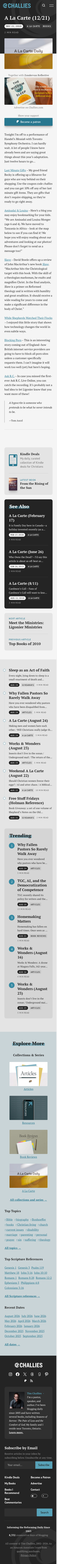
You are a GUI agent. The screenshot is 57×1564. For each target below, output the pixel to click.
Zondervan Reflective (36, 75)
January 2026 (32, 1326)
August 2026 (12, 1316)
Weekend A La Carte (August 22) (26, 773)
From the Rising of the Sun (34, 486)
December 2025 (14, 1331)
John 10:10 (40, 1272)
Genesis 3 (24, 1267)
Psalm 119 (37, 1267)
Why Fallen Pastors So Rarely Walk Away (28, 695)
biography (22, 1219)
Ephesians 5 (12, 1282)
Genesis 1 (10, 1267)
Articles (28, 1089)
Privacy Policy (28, 1555)
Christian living (26, 1224)
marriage (11, 1234)
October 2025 (13, 1336)
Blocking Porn (12, 340)
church (43, 1224)
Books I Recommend (12, 1491)
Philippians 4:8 (30, 1282)
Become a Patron (41, 1477)
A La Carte (33, 26)
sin (20, 1239)
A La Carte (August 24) (28, 720)
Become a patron (30, 122)
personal (41, 1234)
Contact (35, 1489)
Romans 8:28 (26, 1278)
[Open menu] (51, 5)
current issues (15, 1229)
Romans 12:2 (44, 1278)
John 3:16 (26, 1272)
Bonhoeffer (39, 1219)
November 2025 (34, 1331)
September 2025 (33, 1336)
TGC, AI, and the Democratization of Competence (32, 885)
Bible (9, 1219)
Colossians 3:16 (14, 1288)
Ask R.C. (9, 376)
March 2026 (39, 1321)
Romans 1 (11, 1278)
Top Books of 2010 (25, 643)
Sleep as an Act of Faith (29, 670)
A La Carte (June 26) (26, 551)
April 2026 (24, 1321)
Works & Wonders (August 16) (32, 952)
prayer (10, 1239)
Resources (28, 1123)
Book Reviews (28, 1157)
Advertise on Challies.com (28, 107)
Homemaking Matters (29, 918)
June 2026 (40, 1316)
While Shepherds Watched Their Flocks (28, 318)
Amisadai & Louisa (16, 210)
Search (45, 1512)
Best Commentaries (13, 1500)
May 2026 (10, 1321)
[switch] (34, 1496)
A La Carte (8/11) (23, 583)
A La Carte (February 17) (27, 517)
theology (44, 1239)
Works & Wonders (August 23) (24, 745)
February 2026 (13, 1326)
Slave (7, 260)
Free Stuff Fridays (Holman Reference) (26, 800)
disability (33, 1229)
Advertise (36, 1483)
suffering (30, 1239)
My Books (10, 1483)
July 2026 (27, 1316)
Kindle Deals (32, 460)
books (47, 26)
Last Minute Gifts (15, 170)
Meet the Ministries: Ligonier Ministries (26, 625)
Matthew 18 (12, 1272)
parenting (27, 1234)
